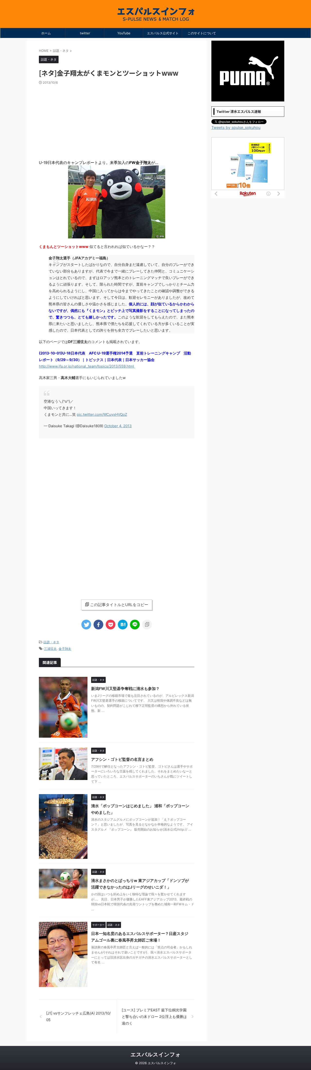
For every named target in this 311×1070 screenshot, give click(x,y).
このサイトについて (202, 33)
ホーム (46, 33)
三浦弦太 (50, 649)
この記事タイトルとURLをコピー (119, 604)
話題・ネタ (51, 642)
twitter (85, 33)
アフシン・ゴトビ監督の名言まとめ (122, 759)
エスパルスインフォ (155, 1054)
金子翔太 (65, 649)
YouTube (123, 33)
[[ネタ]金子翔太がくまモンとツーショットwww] (123, 624)
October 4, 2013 (118, 426)
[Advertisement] (116, 121)
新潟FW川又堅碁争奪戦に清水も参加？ (125, 688)
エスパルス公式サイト (163, 33)
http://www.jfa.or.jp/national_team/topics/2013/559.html (87, 366)
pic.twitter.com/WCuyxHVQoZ (102, 414)
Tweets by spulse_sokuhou (235, 127)
